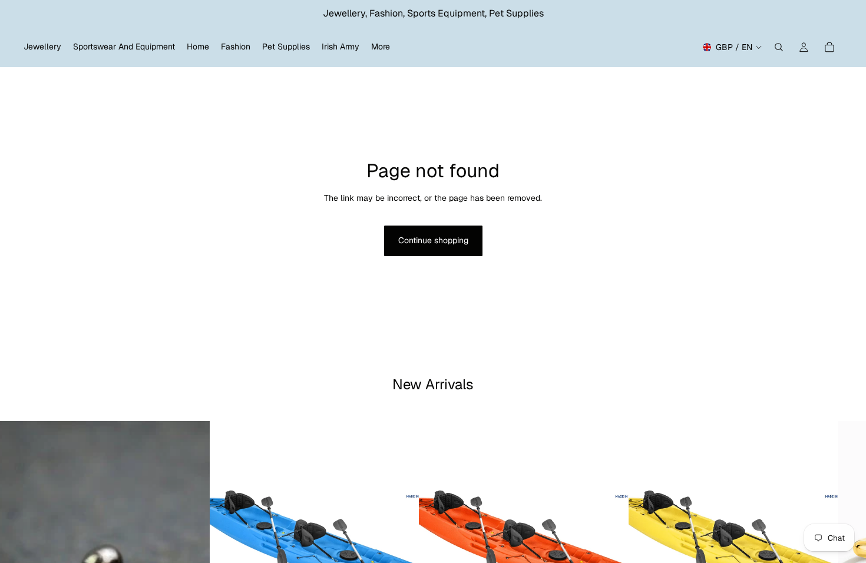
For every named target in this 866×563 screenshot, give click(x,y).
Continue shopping (433, 240)
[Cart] (829, 47)
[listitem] (380, 47)
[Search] (779, 47)
